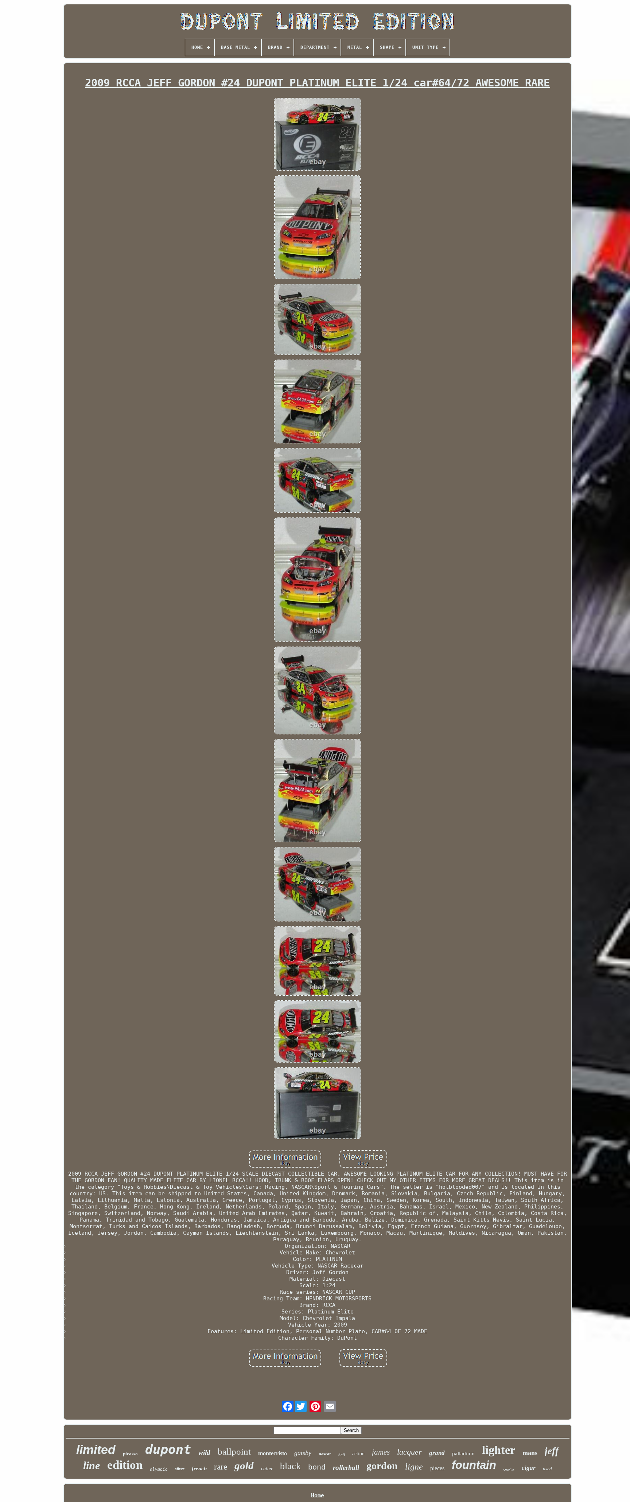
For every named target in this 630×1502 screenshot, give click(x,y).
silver (179, 1468)
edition (125, 1464)
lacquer (409, 1451)
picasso (130, 1453)
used (547, 1468)
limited (96, 1449)
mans (529, 1452)
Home (317, 1495)
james (381, 1452)
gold (244, 1465)
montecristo (272, 1453)
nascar (325, 1453)
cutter (267, 1468)
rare (220, 1466)
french (199, 1468)
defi (341, 1454)
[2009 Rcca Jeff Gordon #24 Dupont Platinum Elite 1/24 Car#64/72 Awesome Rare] (317, 135)
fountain (474, 1465)
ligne (414, 1466)
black (290, 1466)
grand (437, 1452)
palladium (463, 1453)
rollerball (346, 1467)
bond (317, 1467)
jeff (552, 1450)
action (358, 1453)
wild (204, 1452)
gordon (382, 1465)
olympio (159, 1469)
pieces (437, 1468)
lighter (498, 1449)
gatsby (302, 1452)
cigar (529, 1467)
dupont (168, 1449)
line (91, 1465)
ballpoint (234, 1451)
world (508, 1470)
